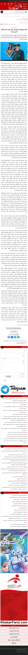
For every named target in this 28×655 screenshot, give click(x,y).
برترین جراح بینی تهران (14, 628)
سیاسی (21, 23)
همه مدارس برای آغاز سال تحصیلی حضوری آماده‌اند (16, 436)
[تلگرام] (14, 389)
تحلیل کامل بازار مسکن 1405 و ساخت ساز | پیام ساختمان (15, 449)
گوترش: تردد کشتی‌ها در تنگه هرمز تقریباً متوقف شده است (15, 422)
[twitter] (4, 4)
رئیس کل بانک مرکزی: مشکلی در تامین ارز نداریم (17, 432)
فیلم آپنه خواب (14, 637)
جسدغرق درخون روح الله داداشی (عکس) (18, 524)
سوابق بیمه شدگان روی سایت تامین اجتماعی (18, 497)
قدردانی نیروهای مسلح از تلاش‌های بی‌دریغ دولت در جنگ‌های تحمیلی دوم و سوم (15, 16)
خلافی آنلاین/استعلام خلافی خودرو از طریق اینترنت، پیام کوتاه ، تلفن (14, 521)
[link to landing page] (20, 6)
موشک (21, 325)
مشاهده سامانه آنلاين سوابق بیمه (20, 503)
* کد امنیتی (23, 374)
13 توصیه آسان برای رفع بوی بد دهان (19, 501)
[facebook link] (12, 337)
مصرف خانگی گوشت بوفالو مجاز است (19, 476)
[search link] (2, 12)
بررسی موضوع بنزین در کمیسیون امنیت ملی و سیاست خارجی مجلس (15, 441)
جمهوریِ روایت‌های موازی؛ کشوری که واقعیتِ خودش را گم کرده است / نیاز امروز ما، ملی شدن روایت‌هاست (14, 459)
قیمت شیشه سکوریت (14, 631)
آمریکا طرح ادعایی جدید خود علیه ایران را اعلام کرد (16, 434)
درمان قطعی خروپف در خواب (14, 640)
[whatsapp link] (18, 337)
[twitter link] (9, 337)
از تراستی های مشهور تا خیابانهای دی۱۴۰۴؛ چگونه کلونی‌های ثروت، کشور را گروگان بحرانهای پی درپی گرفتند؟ (14, 419)
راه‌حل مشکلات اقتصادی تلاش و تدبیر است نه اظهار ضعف (15, 457)
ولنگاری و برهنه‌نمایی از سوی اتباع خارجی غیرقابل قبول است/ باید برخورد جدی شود (14, 407)
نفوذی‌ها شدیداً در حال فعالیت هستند (19, 483)
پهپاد (18, 325)
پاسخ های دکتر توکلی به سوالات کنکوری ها (18, 526)
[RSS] (1, 4)
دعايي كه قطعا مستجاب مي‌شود (20, 510)
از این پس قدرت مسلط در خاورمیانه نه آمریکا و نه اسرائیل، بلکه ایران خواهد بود (13, 429)
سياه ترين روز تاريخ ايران (21, 478)
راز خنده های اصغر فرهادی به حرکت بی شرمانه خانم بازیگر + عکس (13, 516)
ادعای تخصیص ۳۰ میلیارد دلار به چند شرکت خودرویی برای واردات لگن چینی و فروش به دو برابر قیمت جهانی (14, 488)
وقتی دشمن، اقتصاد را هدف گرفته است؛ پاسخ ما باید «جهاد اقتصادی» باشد (15, 403)
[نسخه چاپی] (1, 24)
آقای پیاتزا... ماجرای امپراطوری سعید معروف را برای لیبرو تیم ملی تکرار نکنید (14, 473)
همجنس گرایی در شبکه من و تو (20, 499)
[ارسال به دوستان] (2, 24)
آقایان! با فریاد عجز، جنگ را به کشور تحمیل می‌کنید (16, 466)
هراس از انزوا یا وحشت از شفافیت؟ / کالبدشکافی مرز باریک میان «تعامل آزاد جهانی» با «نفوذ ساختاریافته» (14, 463)
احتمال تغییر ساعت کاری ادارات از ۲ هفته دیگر (17, 485)
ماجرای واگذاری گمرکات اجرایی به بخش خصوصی (17, 481)
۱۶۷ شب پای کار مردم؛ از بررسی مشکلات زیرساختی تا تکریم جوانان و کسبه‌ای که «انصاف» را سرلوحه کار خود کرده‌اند (13, 469)
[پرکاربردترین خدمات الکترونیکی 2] (14, 551)
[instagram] (11, 4)
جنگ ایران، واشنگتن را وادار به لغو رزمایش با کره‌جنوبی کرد (15, 438)
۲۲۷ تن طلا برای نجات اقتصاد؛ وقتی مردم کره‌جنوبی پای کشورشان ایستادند (14, 451)
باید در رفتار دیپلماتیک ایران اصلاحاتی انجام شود (17, 455)
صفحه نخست (25, 23)
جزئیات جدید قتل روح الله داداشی (20, 512)
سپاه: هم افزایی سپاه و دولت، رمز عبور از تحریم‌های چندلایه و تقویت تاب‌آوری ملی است (14, 425)
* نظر (24, 360)
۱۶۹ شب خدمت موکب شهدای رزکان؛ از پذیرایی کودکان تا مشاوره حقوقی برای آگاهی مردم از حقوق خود (14, 399)
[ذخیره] (5, 24)
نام (24, 350)
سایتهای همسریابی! (22, 508)
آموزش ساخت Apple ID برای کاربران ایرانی (18, 514)
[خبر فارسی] (14, 599)
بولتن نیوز (20, 63)
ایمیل (24, 355)
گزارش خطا (14, 331)
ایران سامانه (19, 652)
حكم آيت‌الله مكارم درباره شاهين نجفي (19, 505)
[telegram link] (15, 337)
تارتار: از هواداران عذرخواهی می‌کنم (19, 414)
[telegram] (8, 4)
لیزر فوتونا (14, 643)
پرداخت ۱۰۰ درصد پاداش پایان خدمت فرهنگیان (17, 518)
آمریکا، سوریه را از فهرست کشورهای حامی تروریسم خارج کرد (14, 416)
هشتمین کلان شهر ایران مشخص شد (19, 495)
